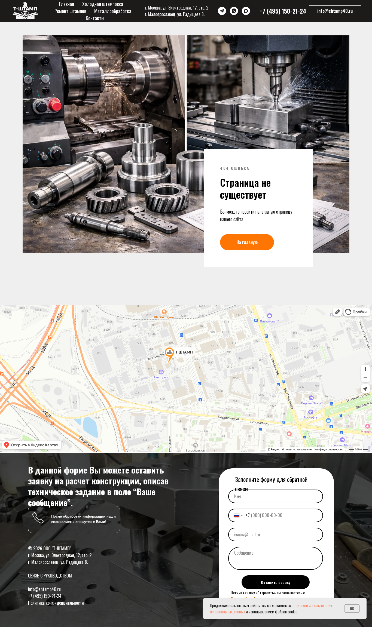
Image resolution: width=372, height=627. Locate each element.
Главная (66, 3)
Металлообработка (112, 10)
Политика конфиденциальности (56, 603)
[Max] (246, 11)
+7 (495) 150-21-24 (45, 596)
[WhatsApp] (234, 11)
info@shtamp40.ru (44, 589)
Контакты (95, 17)
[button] (335, 10)
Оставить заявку (275, 582)
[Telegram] (222, 11)
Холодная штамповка (102, 3)
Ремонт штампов (70, 10)
